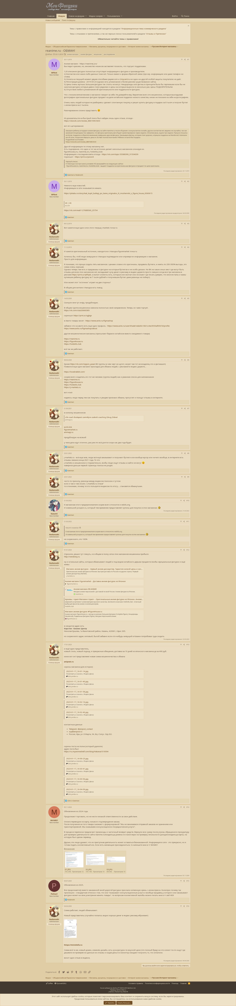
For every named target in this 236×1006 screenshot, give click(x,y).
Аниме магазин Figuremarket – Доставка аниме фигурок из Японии (95, 581)
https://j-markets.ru (72, 387)
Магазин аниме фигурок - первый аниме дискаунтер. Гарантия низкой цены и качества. (106, 569)
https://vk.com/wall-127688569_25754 (81, 210)
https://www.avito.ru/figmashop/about (80, 328)
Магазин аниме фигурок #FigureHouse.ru (83, 611)
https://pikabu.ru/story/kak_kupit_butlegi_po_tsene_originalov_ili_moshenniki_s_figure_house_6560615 (108, 193)
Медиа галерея (96, 16)
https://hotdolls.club (72, 344)
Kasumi (54, 513)
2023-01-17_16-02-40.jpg (77, 712)
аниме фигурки (86, 54)
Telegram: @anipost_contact (81, 729)
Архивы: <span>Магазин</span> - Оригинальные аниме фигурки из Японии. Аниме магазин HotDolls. (111, 599)
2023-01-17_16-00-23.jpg (77, 758)
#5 (188, 298)
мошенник (98, 54)
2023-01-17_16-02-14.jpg (77, 702)
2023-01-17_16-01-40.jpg (77, 681)
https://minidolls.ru (73, 945)
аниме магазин (72, 54)
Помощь (175, 983)
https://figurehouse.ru (73, 341)
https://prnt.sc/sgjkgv (83, 315)
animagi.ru (68, 432)
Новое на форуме (76, 16)
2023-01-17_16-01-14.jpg (77, 671)
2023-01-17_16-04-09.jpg (77, 789)
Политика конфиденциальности (157, 983)
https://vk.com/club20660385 (77, 310)
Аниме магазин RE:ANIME (85, 589)
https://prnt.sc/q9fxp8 (81, 274)
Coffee (50, 983)
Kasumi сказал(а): (72, 528)
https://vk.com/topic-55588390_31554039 (120, 154)
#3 (188, 224)
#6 (188, 360)
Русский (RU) (61, 983)
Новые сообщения (52, 20)
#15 (187, 881)
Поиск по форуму (68, 20)
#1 (188, 59)
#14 (187, 807)
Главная (51, 16)
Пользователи (113, 16)
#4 (188, 247)
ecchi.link (68, 427)
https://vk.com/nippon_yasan (82, 364)
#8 (188, 453)
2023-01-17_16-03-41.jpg (77, 768)
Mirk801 (54, 820)
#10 (187, 500)
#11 (187, 521)
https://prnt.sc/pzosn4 (84, 157)
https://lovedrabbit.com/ (74, 371)
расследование (109, 54)
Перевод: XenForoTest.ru (118, 990)
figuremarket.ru (70, 429)
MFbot (49, 54)
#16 (187, 906)
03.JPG (109, 869)
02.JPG (88, 869)
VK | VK (68, 203)
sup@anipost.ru (75, 731)
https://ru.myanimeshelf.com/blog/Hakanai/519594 (86, 751)
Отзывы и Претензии (156, 33)
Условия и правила (135, 983)
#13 (187, 645)
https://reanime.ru (72, 339)
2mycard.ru (125, 79)
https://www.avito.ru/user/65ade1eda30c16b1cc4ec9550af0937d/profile (138, 326)
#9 (188, 477)
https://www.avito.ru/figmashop (99, 320)
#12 (187, 550)
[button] (86, 16)
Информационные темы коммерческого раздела (144, 28)
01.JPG (68, 869)
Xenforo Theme (118, 992)
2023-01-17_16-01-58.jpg (77, 691)
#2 (188, 181)
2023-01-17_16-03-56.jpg (77, 779)
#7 (188, 408)
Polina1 (54, 894)
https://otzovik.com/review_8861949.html (82, 121)
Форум (61, 16)
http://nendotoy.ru (72, 556)
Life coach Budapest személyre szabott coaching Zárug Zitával (91, 417)
